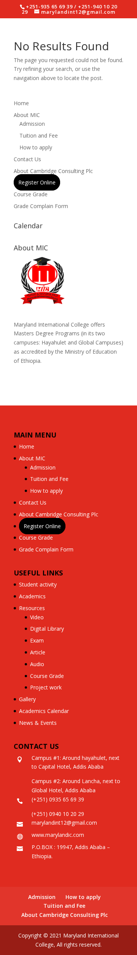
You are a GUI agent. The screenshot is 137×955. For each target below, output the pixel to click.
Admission (32, 123)
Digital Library (47, 628)
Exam (37, 640)
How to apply (35, 147)
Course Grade (31, 194)
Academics (32, 596)
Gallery (27, 699)
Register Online (37, 182)
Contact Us (27, 159)
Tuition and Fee (38, 135)
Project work (46, 687)
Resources (32, 608)
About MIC (27, 115)
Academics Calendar (44, 711)
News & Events (38, 722)
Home (21, 103)
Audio (37, 664)
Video (37, 617)
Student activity (38, 584)
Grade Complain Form (41, 206)
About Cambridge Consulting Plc (53, 171)
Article (37, 652)
